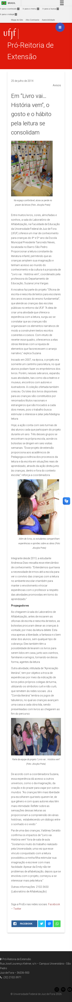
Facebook (54, 904)
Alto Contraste (32, 20)
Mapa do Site (17, 20)
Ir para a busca (50, 9)
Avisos (57, 85)
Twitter (17, 908)
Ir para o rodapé (8, 14)
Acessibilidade (48, 20)
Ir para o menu (31, 9)
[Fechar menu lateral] (60, 27)
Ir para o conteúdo (9, 9)
